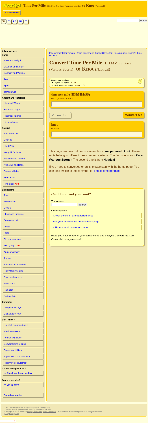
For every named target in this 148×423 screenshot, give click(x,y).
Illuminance (9, 283)
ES (9, 21)
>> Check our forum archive (18, 373)
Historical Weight (12, 103)
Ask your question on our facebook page (76, 221)
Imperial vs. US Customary (17, 356)
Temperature (10, 92)
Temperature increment (15, 264)
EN (3, 21)
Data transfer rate (12, 314)
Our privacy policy (13, 395)
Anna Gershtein (49, 412)
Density (7, 208)
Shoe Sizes (9, 177)
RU (20, 21)
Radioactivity (10, 296)
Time (6, 195)
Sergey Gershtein (34, 412)
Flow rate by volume (13, 271)
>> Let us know (11, 385)
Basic (5, 55)
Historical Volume (12, 116)
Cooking (8, 140)
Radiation (8, 290)
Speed (7, 85)
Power (7, 226)
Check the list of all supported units (73, 215)
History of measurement (15, 363)
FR (26, 21)
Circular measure (12, 239)
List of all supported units (16, 325)
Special (6, 128)
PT (14, 21)
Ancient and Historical (13, 98)
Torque (7, 258)
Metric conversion (12, 331)
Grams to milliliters (13, 350)
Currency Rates (11, 171)
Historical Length (12, 109)
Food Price (9, 146)
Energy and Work (12, 220)
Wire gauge (12, 245)
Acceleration (10, 201)
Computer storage (12, 307)
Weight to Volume (12, 152)
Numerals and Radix (14, 165)
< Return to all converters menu (71, 227)
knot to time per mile (107, 170)
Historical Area (11, 122)
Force (6, 233)
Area (6, 79)
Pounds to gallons (12, 337)
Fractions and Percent (14, 158)
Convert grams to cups (15, 344)
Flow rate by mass (12, 277)
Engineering (8, 190)
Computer (7, 302)
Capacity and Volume (14, 73)
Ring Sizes (11, 184)
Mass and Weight (12, 60)
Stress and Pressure (14, 214)
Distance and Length (14, 66)
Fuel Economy (11, 133)
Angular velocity (11, 252)
